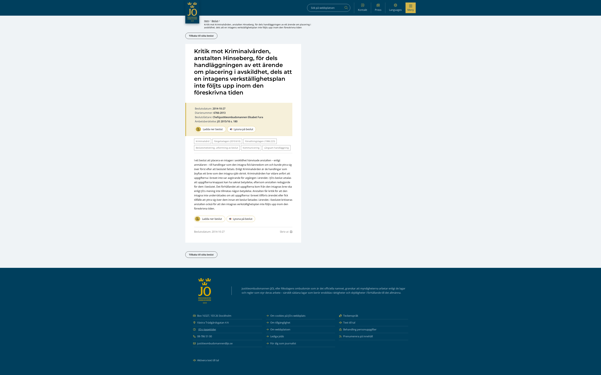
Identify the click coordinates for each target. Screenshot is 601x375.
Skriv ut (284, 231)
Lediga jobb (277, 336)
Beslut (215, 20)
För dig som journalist (283, 343)
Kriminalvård (202, 141)
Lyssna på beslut (243, 129)
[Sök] (346, 8)
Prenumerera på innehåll (358, 336)
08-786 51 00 (204, 336)
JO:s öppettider (207, 329)
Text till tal (349, 322)
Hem (206, 20)
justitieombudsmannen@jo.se (215, 343)
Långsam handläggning (276, 147)
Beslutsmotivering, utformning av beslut (217, 147)
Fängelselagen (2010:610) (227, 141)
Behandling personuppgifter (360, 329)
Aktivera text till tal (208, 360)
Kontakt (362, 10)
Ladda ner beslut (213, 129)
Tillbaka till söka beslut (201, 35)
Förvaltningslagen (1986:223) (260, 141)
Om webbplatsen (280, 329)
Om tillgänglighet (280, 322)
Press (378, 10)
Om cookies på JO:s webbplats (288, 315)
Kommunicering (251, 147)
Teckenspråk (350, 315)
